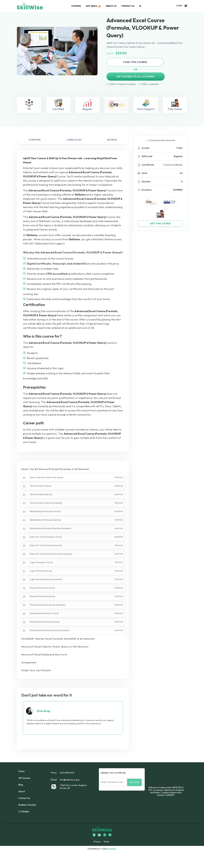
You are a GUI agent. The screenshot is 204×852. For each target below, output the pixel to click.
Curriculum (74, 139)
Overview (35, 139)
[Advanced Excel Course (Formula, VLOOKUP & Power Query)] (57, 50)
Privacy (97, 841)
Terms (106, 841)
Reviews (112, 139)
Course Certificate (173, 164)
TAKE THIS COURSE (135, 62)
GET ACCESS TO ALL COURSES (136, 76)
